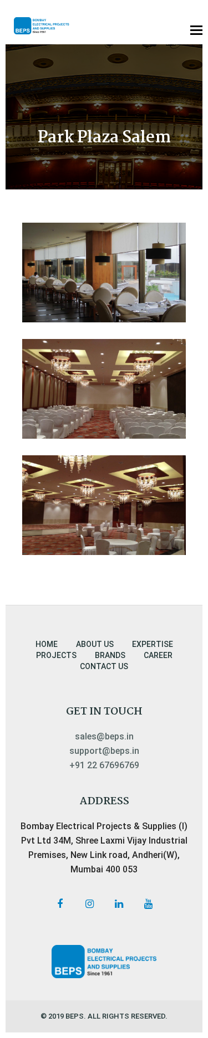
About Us (95, 644)
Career (158, 655)
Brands (110, 655)
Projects (56, 655)
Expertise (152, 644)
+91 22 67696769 (104, 765)
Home (46, 644)
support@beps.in (104, 751)
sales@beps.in (104, 736)
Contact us (104, 666)
